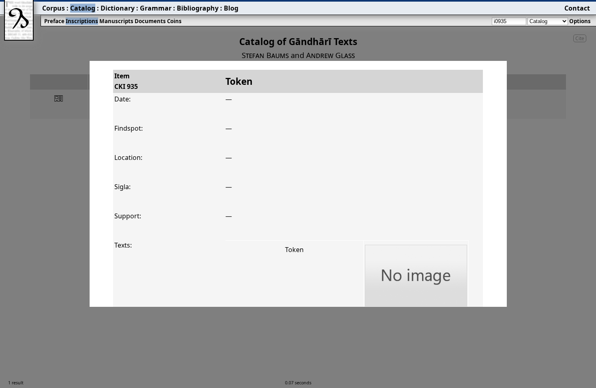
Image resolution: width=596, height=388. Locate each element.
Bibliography (198, 8)
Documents (150, 21)
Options (580, 21)
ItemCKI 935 (126, 81)
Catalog (82, 8)
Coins (174, 21)
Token (294, 249)
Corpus (53, 8)
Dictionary (118, 8)
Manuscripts (116, 21)
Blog (231, 8)
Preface (54, 21)
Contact (577, 8)
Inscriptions (82, 21)
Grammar (156, 8)
